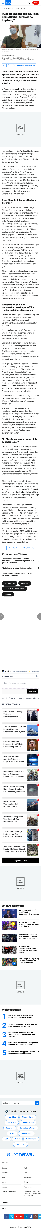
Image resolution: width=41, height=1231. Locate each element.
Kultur (17, 1139)
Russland (24, 9)
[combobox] (20, 1103)
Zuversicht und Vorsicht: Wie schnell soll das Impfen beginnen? (17, 574)
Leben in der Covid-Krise (14, 589)
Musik (12, 1133)
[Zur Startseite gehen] (8, 2)
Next (3, 1177)
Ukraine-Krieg (27, 1117)
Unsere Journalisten (9, 1192)
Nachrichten (10, 9)
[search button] (37, 1103)
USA (6, 1139)
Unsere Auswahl (13, 905)
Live (35, 3)
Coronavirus (10, 583)
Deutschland (31, 1139)
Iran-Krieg (12, 1117)
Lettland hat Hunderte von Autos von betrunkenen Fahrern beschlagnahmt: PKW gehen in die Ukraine (18, 561)
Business (5, 1173)
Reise (4, 1182)
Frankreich (12, 1123)
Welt (17, 9)
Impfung (8, 594)
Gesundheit (20, 1144)
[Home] (2, 9)
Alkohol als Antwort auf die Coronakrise (17, 568)
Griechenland (26, 1133)
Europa (4, 1168)
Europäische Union (27, 1128)
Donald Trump (28, 1123)
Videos (4, 1187)
